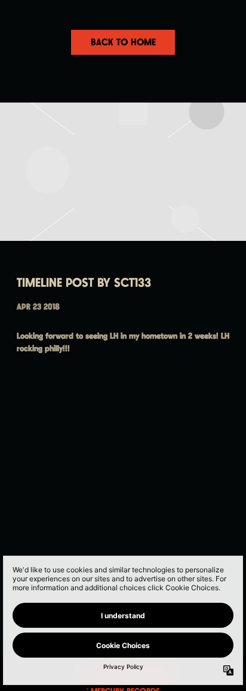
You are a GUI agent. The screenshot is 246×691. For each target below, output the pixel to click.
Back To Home (123, 42)
